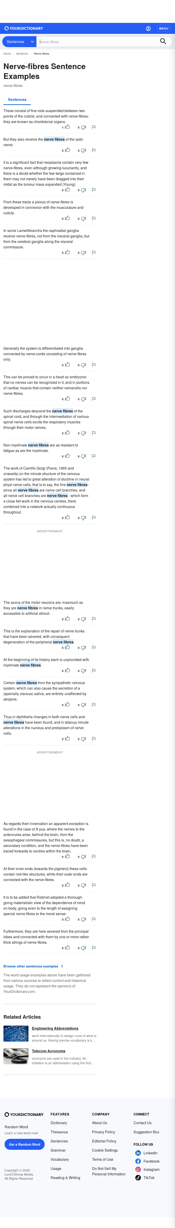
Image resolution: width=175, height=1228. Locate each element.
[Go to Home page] (24, 28)
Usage (56, 1168)
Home (7, 53)
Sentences (15, 41)
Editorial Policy (104, 1141)
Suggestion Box (146, 1131)
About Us (99, 1122)
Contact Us (143, 1122)
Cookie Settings (105, 1150)
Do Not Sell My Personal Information (109, 1171)
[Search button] (165, 42)
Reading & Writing (65, 1177)
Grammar (58, 1150)
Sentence (22, 53)
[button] (148, 28)
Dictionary (59, 1122)
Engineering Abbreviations (55, 1028)
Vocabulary (60, 1159)
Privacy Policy (103, 1131)
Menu (164, 28)
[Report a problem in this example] (93, 127)
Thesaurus (59, 1131)
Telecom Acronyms (48, 1050)
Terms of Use (102, 1159)
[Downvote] (83, 127)
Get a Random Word (24, 1144)
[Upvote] (67, 127)
